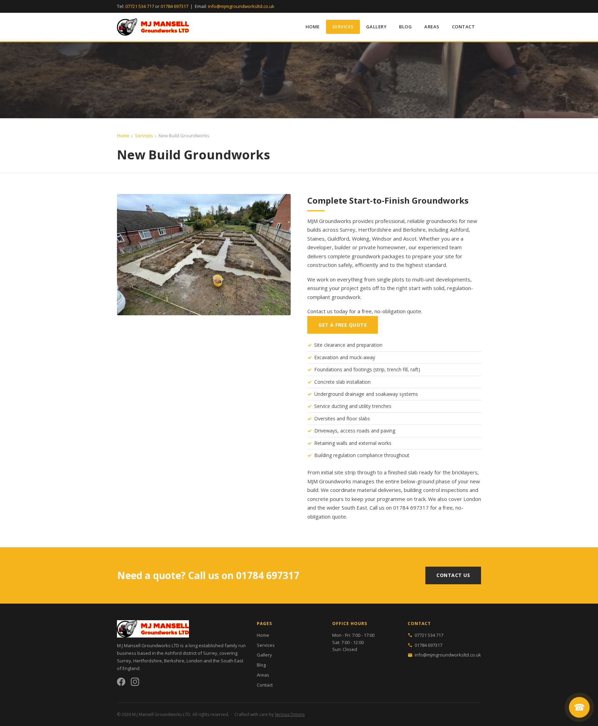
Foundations (328, 369)
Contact (463, 27)
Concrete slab (329, 382)
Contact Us (453, 575)
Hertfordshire (374, 229)
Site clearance (329, 345)
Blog (405, 27)
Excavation (326, 357)
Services (343, 27)
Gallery (376, 27)
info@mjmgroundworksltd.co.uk (241, 6)
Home (313, 27)
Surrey (347, 229)
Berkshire (414, 229)
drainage (354, 394)
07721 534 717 (139, 6)
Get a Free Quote (342, 325)
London (472, 498)
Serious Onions (290, 714)
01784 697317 (174, 6)
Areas (432, 27)
